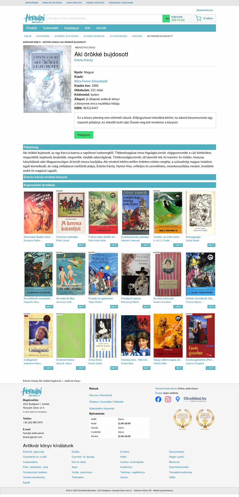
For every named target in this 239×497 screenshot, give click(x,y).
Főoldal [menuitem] (31, 28)
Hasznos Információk (100, 395)
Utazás (124, 477)
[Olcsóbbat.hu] (195, 399)
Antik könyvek (74, 3)
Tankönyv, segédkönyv (132, 472)
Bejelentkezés (205, 10)
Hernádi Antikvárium (166, 388)
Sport (74, 467)
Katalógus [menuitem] (71, 28)
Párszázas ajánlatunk (121, 3)
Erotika (75, 451)
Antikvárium (31, 3)
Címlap (27, 36)
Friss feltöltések (52, 3)
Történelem (78, 477)
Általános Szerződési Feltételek (106, 401)
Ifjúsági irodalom (93, 36)
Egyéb (26, 482)
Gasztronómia (176, 451)
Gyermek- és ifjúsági (66, 36)
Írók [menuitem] (87, 28)
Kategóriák (42, 36)
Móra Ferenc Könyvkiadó (91, 81)
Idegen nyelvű (176, 456)
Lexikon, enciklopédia (132, 462)
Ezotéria (124, 451)
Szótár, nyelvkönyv (82, 472)
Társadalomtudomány (180, 472)
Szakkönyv (126, 467)
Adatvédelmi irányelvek (101, 408)
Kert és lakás (79, 462)
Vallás (172, 477)
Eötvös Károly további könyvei (45, 177)
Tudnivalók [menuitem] (50, 28)
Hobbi (123, 456)
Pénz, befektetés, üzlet (35, 467)
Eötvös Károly (83, 60)
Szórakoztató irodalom (35, 472)
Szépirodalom (30, 462)
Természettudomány (34, 477)
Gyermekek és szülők (35, 456)
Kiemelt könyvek (95, 3)
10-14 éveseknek (118, 36)
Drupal (158, 393)
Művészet (174, 462)
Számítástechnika (179, 467)
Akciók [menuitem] (101, 28)
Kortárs (137, 36)
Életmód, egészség (33, 451)
